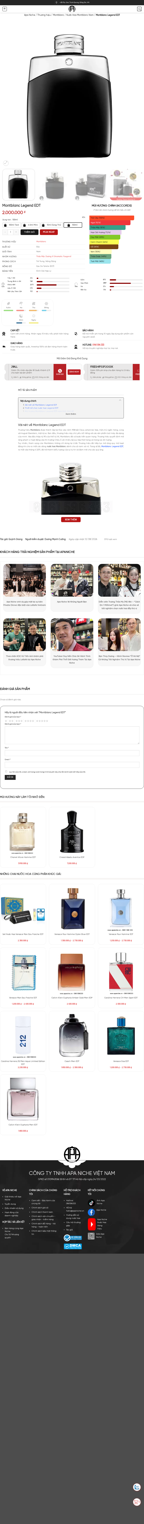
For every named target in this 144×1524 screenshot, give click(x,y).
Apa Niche (29, 15)
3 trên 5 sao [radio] (18, 721)
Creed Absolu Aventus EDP (72, 857)
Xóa (83, 217)
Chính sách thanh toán (42, 1022)
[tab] (27, 390)
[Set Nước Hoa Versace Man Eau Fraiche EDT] (23, 908)
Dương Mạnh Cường (55, 539)
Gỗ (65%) (95, 247)
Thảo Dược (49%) (98, 256)
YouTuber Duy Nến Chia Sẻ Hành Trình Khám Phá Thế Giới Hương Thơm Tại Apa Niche (72, 659)
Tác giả (69, 1039)
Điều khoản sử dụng (14, 1018)
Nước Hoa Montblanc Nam (80, 15)
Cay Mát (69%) (97, 237)
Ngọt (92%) (96, 223)
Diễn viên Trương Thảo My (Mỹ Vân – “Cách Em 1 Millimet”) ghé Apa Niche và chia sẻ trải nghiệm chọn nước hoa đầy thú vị (119, 605)
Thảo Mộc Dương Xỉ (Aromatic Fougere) (53, 256)
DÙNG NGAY (74, 372)
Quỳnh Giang (15, 539)
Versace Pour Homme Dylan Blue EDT (72, 934)
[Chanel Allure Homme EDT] (23, 831)
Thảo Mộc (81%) (98, 227)
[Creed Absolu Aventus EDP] (72, 831)
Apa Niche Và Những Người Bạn (72, 602)
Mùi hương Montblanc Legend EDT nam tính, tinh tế (49, 411)
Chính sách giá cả (40, 1017)
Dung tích (6, 220)
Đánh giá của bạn (13, 717)
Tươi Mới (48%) (97, 261)
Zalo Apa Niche (100, 1045)
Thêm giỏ (29, 232)
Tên (7, 748)
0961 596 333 (98, 345)
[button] (4, 9)
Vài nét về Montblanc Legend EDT (41, 405)
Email (8, 759)
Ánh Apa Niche (101, 1011)
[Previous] (9, 97)
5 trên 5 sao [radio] (41, 721)
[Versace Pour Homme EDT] (121, 908)
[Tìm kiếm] (139, 9)
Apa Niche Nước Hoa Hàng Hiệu (102, 1033)
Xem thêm (71, 414)
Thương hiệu (44, 15)
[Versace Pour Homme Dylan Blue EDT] (72, 908)
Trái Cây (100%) (98, 218)
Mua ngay (49, 232)
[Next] (135, 97)
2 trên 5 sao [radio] (11, 721)
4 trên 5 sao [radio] (29, 721)
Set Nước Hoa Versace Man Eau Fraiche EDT (22, 934)
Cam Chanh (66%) (99, 242)
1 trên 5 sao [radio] (5, 721)
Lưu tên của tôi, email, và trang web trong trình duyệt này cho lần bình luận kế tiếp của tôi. (47, 772)
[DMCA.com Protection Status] (73, 1056)
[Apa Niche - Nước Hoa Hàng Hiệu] (72, 9)
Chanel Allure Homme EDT (23, 857)
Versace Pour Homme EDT (121, 934)
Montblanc (58, 15)
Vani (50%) (95, 252)
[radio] (12, 225)
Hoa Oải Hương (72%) (101, 232)
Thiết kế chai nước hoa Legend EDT (41, 408)
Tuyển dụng (10, 1014)
